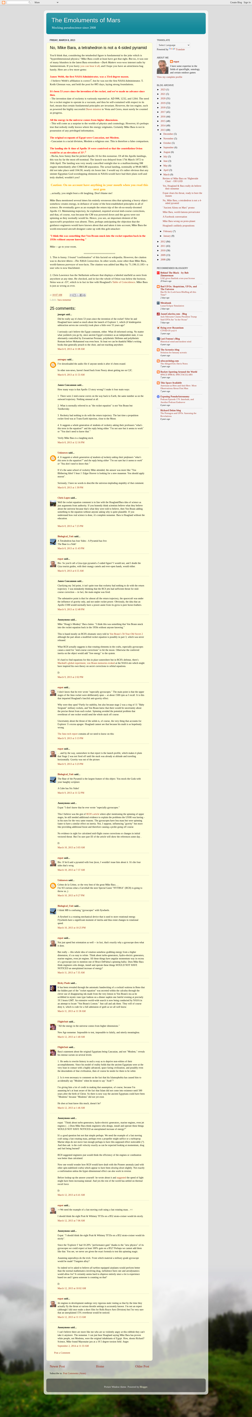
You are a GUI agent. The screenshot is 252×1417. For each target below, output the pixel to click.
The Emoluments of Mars (85, 20)
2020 (163, 98)
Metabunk (165, 303)
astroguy (62, 359)
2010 (163, 250)
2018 (163, 107)
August (167, 152)
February (168, 231)
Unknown (63, 452)
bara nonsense (64, 300)
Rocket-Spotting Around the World (178, 372)
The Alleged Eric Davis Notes (174, 364)
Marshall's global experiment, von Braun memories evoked (86, 663)
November (168, 138)
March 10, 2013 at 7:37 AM (71, 870)
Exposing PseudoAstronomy (174, 396)
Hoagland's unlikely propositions (178, 225)
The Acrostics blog (169, 349)
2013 (163, 130)
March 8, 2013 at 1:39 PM (70, 487)
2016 (163, 116)
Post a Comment (62, 1353)
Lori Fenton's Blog (170, 338)
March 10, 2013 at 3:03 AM (71, 847)
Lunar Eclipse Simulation (172, 306)
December (168, 134)
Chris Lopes (64, 498)
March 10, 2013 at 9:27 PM (71, 895)
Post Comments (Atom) (74, 1373)
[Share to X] (78, 295)
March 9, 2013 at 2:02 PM (70, 677)
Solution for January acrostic (173, 352)
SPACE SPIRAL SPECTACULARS (176, 374)
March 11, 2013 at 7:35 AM (71, 972)
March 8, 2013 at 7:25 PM (70, 526)
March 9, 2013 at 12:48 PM (71, 609)
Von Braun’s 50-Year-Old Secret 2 (126, 634)
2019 (163, 103)
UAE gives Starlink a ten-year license (177, 278)
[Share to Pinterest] (84, 295)
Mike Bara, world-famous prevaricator (181, 212)
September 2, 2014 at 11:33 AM (73, 1346)
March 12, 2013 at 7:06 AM (71, 1220)
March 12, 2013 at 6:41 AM (71, 1195)
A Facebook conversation (175, 216)
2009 (163, 255)
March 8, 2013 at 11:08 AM (71, 349)
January (167, 236)
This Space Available (171, 383)
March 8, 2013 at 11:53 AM (71, 374)
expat (60, 559)
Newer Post (57, 1366)
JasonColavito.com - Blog (173, 314)
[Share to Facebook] (81, 295)
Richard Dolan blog (170, 410)
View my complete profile (169, 77)
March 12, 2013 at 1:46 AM (71, 1108)
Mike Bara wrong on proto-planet (179, 221)
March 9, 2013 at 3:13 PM (70, 738)
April (166, 170)
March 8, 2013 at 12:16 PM (71, 442)
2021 (163, 94)
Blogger (143, 1387)
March (166, 174)
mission (93, 109)
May (165, 165)
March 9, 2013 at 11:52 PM (71, 793)
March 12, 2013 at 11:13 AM (72, 1317)
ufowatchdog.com (169, 361)
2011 (163, 246)
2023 (163, 89)
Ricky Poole (64, 983)
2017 (163, 112)
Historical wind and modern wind (175, 341)
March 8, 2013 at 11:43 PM (71, 548)
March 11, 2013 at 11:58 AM (72, 1011)
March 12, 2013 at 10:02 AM (72, 1288)
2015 (163, 121)
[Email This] (71, 295)
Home (100, 1366)
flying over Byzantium (172, 328)
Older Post (142, 1366)
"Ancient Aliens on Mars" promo (179, 207)
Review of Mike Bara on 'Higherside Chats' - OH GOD (180, 180)
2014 (163, 125)
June (165, 161)
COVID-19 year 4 (168, 330)
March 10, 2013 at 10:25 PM (72, 927)
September (168, 147)
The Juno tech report (68, 734)
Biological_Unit (66, 536)
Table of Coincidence (123, 282)
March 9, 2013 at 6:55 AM (70, 571)
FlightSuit (63, 1021)
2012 (163, 241)
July (165, 156)
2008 (163, 259)
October (167, 143)
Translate (180, 49)
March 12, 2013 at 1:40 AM (71, 1037)
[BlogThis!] (74, 295)
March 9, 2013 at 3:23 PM (70, 764)
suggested (121, 1177)
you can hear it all (90, 66)
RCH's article (92, 814)
